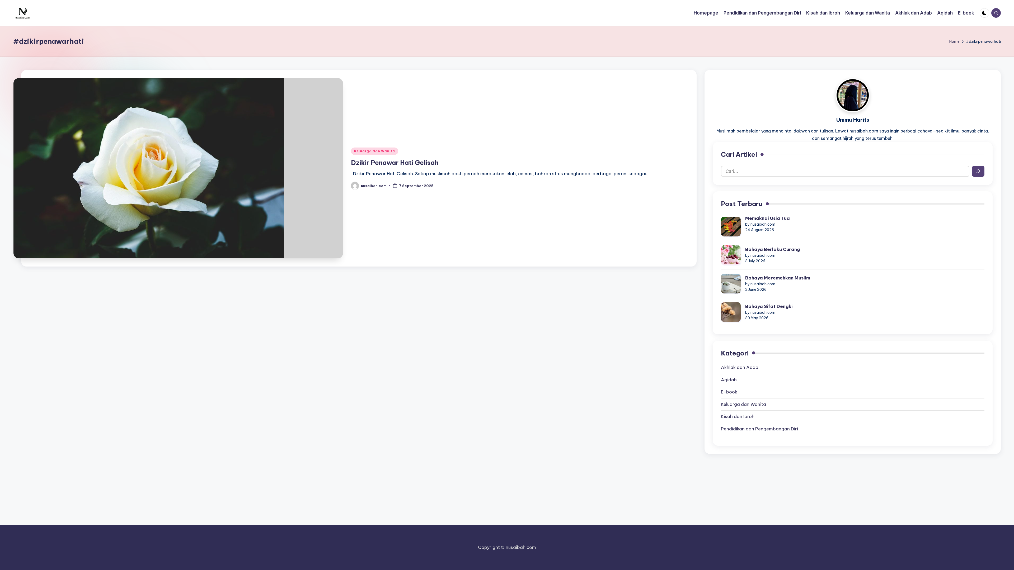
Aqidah (729, 380)
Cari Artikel (739, 154)
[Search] (978, 171)
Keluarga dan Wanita (374, 151)
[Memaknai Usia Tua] (731, 226)
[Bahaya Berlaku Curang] (731, 255)
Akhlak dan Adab (739, 367)
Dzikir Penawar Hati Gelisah (395, 163)
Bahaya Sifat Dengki (769, 306)
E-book (729, 392)
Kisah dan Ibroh (737, 416)
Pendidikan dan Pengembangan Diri (759, 429)
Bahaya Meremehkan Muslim (777, 278)
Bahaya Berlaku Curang (772, 249)
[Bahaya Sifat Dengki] (731, 312)
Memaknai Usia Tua (767, 218)
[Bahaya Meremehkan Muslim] (731, 283)
